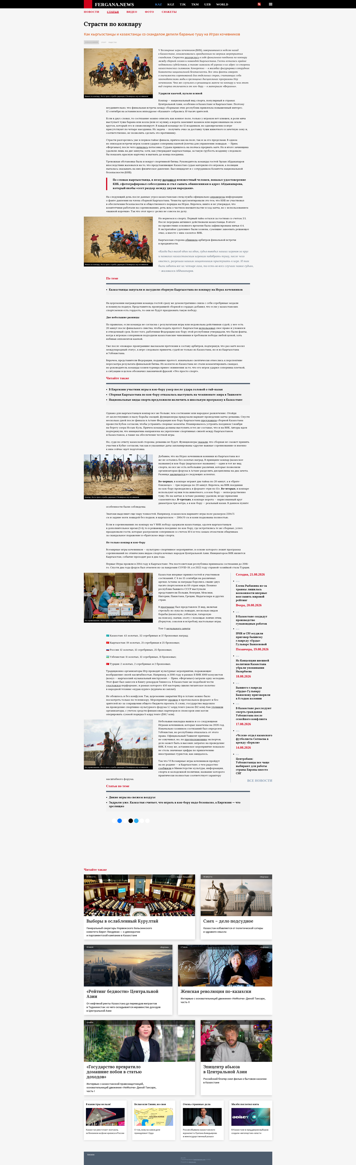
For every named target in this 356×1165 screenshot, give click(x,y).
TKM (195, 4)
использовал (207, 328)
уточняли (217, 707)
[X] (114, 821)
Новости (91, 11)
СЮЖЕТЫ (169, 11)
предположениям (196, 739)
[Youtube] (147, 821)
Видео (132, 11)
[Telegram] (136, 821)
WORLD (222, 4)
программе (168, 606)
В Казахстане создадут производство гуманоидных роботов (251, 620)
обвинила (191, 239)
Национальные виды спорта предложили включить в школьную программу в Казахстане (176, 399)
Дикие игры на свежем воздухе (132, 797)
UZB (207, 4)
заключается (178, 474)
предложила (209, 420)
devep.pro (192, 1162)
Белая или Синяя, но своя (150, 1104)
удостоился (113, 685)
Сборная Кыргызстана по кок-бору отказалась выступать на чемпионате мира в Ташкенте (175, 394)
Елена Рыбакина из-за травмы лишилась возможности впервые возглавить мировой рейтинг (251, 593)
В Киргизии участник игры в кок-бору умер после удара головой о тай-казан (166, 389)
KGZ (170, 4)
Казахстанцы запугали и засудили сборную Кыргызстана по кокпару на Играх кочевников (176, 289)
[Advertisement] (178, 847)
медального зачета (178, 628)
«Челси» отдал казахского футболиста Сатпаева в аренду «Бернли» (254, 739)
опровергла (217, 196)
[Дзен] (130, 821)
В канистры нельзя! (98, 1104)
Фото (149, 11)
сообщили (164, 768)
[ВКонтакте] (119, 821)
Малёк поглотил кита (245, 1104)
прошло (173, 699)
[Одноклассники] (125, 821)
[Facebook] (142, 821)
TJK (183, 4)
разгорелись (192, 57)
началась (142, 147)
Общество (112, 42)
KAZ (158, 4)
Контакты (90, 1154)
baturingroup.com (199, 1159)
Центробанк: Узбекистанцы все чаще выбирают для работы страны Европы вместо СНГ (252, 766)
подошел (169, 179)
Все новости (259, 780)
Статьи (113, 11)
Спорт (103, 42)
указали (203, 441)
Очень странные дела (197, 1104)
